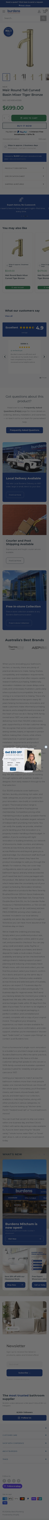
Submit (13, 769)
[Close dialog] (46, 747)
